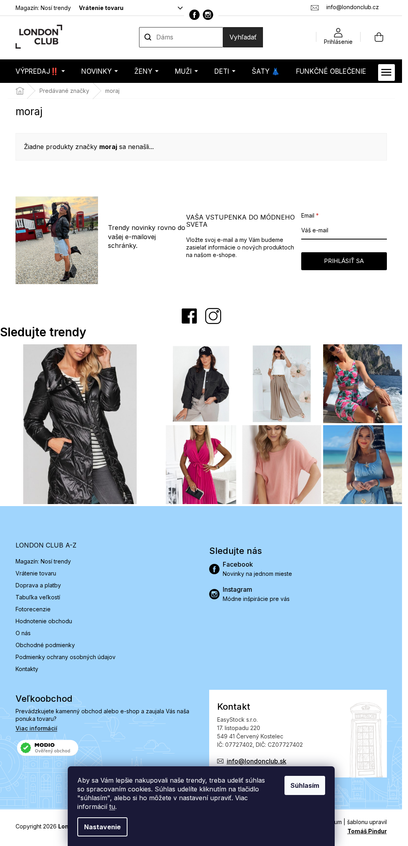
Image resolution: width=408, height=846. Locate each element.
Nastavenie (102, 827)
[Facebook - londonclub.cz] (194, 15)
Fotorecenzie (33, 609)
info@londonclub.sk (256, 761)
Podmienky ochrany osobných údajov (66, 657)
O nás (23, 633)
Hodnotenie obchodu (44, 621)
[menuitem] (40, 71)
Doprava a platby (38, 585)
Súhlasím (304, 785)
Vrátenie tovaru (101, 7)
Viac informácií (36, 728)
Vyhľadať (243, 37)
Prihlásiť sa (344, 261)
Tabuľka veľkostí (38, 597)
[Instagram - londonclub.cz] (208, 15)
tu (112, 807)
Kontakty (27, 668)
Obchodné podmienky (45, 645)
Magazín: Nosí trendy (43, 7)
